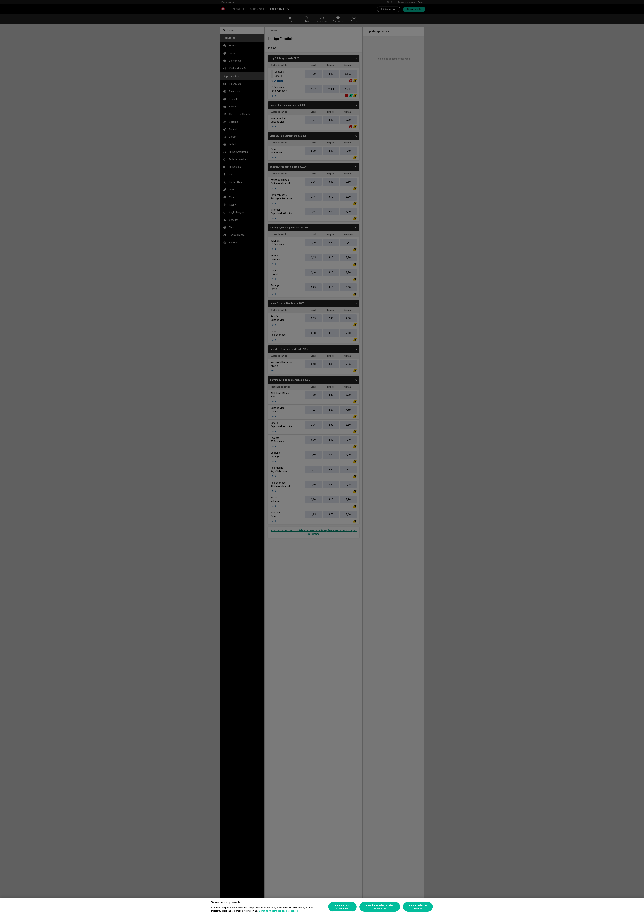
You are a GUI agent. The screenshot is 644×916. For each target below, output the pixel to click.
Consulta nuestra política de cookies (278, 911)
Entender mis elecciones (342, 906)
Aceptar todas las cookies (417, 906)
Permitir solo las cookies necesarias (379, 906)
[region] (322, 907)
